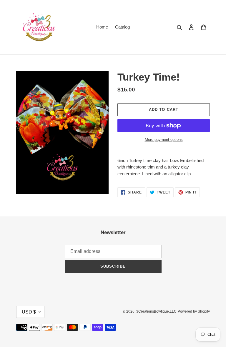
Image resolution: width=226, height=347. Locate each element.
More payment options (164, 139)
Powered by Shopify (194, 311)
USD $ (29, 311)
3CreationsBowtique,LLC (156, 311)
